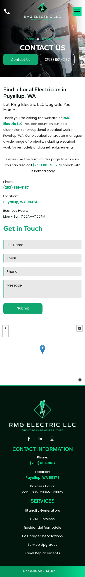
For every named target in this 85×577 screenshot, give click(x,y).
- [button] (5, 334)
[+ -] (42, 354)
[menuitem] (42, 510)
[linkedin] (40, 439)
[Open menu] (77, 11)
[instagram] (52, 439)
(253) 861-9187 (45, 165)
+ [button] (5, 328)
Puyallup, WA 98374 (20, 202)
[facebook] (29, 439)
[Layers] (79, 328)
